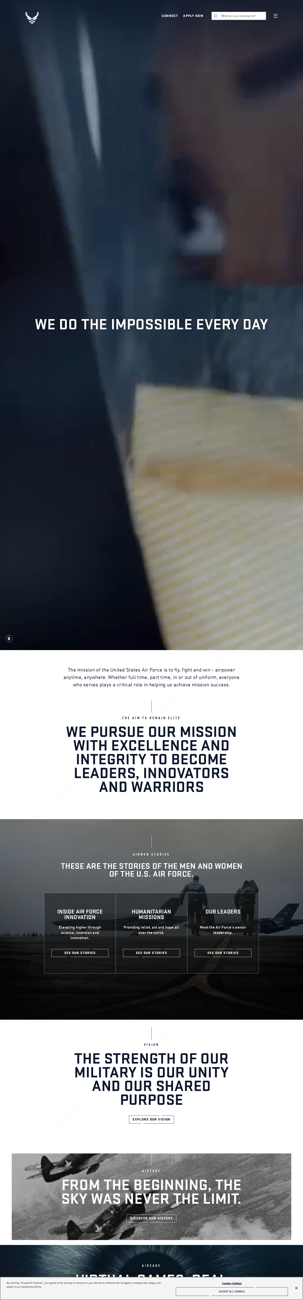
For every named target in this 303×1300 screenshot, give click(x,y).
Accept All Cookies (231, 1291)
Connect (170, 16)
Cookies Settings (232, 1283)
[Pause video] (9, 638)
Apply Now (193, 16)
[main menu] (275, 16)
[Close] (296, 1288)
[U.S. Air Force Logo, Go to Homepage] (35, 18)
